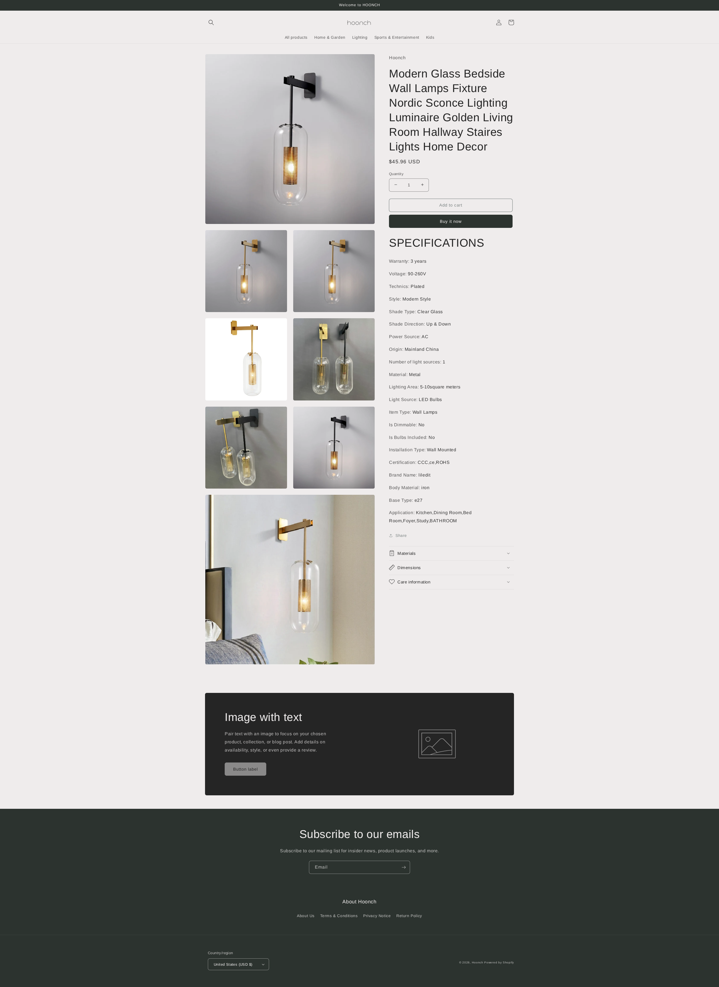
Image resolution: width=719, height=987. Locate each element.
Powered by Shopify (499, 962)
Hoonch (477, 962)
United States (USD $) (233, 964)
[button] (211, 22)
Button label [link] (245, 769)
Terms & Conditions (339, 915)
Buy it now (451, 221)
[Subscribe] (403, 867)
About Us (306, 915)
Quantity (396, 173)
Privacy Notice (377, 915)
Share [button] (401, 535)
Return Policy (409, 915)
